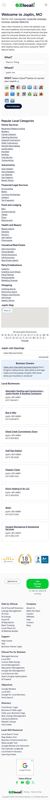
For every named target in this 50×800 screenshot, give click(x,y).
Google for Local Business (13, 694)
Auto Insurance (8, 249)
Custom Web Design (10, 662)
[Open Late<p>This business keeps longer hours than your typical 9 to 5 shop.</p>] (12, 87)
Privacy (26, 792)
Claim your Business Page (13, 713)
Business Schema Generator (14, 740)
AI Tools (5, 613)
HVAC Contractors (9, 143)
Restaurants (7, 220)
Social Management (10, 665)
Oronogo (5, 22)
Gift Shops (6, 297)
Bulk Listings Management (13, 716)
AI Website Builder (9, 631)
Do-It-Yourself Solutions (12, 608)
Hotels (4, 214)
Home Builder (7, 251)
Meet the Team (33, 611)
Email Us (13, 581)
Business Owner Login (11, 646)
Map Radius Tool (9, 737)
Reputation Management (13, 667)
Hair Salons (6, 237)
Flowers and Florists (10, 294)
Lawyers (5, 197)
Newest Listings (8, 721)
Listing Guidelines (9, 718)
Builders (5, 131)
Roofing (5, 154)
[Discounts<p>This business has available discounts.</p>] (6, 94)
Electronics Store (9, 292)
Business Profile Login (11, 710)
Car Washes (6, 174)
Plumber (5, 151)
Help (28, 619)
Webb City (24, 22)
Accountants (7, 188)
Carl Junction (20, 19)
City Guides (6, 724)
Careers (30, 613)
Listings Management (11, 611)
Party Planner (7, 274)
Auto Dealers (7, 169)
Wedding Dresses (9, 280)
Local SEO (5, 659)
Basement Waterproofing (13, 128)
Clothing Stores (8, 289)
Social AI (5, 619)
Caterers (5, 269)
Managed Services (9, 656)
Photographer (8, 277)
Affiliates (30, 616)
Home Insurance (9, 254)
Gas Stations (7, 177)
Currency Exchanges (10, 194)
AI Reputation (7, 622)
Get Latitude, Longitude (12, 748)
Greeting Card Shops (11, 271)
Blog (28, 625)
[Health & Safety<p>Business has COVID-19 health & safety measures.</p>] (6, 100)
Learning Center (8, 754)
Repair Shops (7, 180)
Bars (3, 208)
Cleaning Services (9, 137)
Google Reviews (8, 689)
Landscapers (7, 148)
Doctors (5, 234)
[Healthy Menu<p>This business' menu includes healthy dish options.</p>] (41, 94)
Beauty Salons (7, 229)
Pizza (3, 217)
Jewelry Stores (7, 300)
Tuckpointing (7, 160)
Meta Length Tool (9, 743)
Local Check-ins (8, 628)
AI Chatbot (6, 679)
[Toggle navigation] (46, 5)
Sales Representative (13, 353)
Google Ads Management (13, 670)
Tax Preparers (7, 200)
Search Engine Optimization (14, 676)
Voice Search (7, 697)
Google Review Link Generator (15, 745)
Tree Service (6, 157)
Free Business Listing (37, 583)
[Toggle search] (4, 5)
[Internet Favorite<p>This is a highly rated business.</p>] (12, 100)
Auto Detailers (8, 171)
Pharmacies (6, 240)
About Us (30, 608)
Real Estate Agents (9, 260)
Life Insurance (7, 257)
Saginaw (15, 22)
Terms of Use (36, 792)
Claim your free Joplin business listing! (21, 367)
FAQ (3, 643)
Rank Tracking (7, 625)
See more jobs (44, 357)
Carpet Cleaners (8, 134)
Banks (4, 191)
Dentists (5, 231)
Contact (30, 622)
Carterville (31, 19)
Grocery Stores (8, 211)
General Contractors (10, 140)
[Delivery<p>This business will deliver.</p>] (41, 87)
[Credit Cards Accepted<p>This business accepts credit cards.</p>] (18, 87)
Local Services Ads (9, 673)
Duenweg (41, 19)
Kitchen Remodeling (10, 146)
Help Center (6, 640)
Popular (25, 340)
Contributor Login (9, 707)
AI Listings (6, 616)
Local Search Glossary (11, 751)
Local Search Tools (9, 734)
